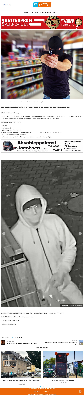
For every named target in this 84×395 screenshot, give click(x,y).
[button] (3, 233)
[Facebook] (4, 5)
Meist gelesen (45, 12)
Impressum (37, 391)
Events (55, 12)
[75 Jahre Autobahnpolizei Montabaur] (63, 364)
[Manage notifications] (80, 391)
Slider (10, 102)
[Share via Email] (21, 337)
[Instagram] (7, 5)
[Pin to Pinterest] (19, 337)
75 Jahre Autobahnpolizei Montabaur (63, 380)
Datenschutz (46, 391)
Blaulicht (34, 12)
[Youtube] (10, 5)
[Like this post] (13, 337)
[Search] (80, 12)
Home (26, 12)
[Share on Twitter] (17, 337)
